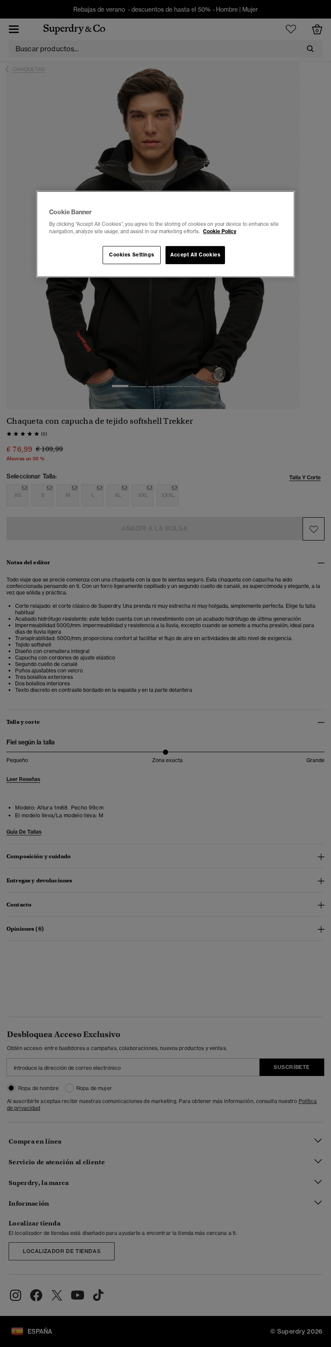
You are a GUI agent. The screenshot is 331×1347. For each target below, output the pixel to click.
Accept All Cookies (195, 255)
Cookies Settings (131, 255)
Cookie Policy (219, 231)
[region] (165, 234)
